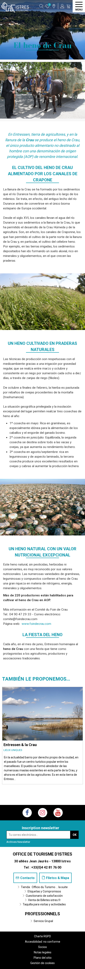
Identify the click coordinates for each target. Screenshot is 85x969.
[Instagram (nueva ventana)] (42, 812)
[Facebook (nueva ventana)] (27, 812)
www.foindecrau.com (36, 624)
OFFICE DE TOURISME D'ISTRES (42, 854)
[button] (68, 6)
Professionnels (42, 913)
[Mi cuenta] (62, 6)
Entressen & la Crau (20, 745)
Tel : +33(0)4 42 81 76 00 (42, 867)
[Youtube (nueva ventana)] (58, 812)
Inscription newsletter (40, 828)
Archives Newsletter (18, 841)
